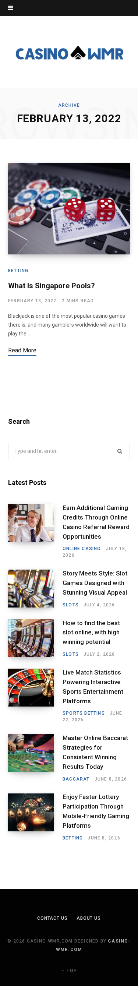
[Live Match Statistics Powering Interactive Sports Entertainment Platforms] (35, 696)
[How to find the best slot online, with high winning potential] (35, 638)
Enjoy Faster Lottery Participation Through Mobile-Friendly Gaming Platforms (96, 811)
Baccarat (76, 779)
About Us (89, 918)
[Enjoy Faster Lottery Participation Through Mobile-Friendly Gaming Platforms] (35, 817)
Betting (18, 270)
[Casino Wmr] (69, 52)
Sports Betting (84, 713)
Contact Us (52, 918)
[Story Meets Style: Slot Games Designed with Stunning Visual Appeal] (35, 589)
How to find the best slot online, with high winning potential (91, 632)
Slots (71, 605)
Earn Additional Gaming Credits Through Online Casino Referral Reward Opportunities (96, 522)
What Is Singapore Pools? (51, 285)
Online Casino (82, 548)
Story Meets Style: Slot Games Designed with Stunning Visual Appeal (95, 583)
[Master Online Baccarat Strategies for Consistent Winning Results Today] (35, 758)
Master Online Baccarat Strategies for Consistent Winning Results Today (95, 752)
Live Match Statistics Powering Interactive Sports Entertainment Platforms (93, 686)
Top (71, 970)
